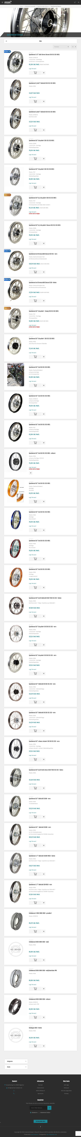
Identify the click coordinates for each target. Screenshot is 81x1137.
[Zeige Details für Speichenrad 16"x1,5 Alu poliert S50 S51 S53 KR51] (15, 205)
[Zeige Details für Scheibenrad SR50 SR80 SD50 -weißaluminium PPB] (15, 978)
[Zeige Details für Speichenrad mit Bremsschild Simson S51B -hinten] (15, 290)
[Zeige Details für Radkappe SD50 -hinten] (15, 1035)
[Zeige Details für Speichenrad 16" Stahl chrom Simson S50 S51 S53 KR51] (15, 62)
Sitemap (66, 1093)
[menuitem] (40, 1084)
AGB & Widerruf (40, 1090)
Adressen (66, 1087)
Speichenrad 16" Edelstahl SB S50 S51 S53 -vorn (42, 684)
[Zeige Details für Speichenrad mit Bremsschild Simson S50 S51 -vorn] (15, 261)
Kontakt (40, 1085)
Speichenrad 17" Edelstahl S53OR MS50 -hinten (42, 856)
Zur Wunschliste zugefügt (43, 73)
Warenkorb (75, 1)
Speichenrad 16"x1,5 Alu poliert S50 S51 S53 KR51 (42, 198)
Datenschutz (40, 1087)
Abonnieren (34, 1112)
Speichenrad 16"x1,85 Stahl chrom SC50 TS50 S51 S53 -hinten (46, 770)
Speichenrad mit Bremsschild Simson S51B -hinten (42, 282)
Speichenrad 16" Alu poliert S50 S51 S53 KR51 (41, 140)
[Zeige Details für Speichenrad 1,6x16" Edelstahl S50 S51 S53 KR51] (15, 119)
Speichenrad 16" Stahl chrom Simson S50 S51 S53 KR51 (44, 54)
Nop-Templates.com (51, 1134)
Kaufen (35, 72)
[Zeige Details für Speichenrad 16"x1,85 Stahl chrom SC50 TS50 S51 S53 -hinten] (15, 777)
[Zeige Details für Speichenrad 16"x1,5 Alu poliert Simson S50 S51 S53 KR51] (15, 232)
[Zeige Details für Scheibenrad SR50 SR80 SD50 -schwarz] (15, 1006)
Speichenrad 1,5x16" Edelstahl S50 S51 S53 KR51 (42, 83)
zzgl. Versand (32, 68)
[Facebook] (40, 1127)
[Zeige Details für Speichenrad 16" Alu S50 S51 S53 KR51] (15, 374)
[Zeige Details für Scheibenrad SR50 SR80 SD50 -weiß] (15, 949)
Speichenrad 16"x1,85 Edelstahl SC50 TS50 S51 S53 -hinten (45, 598)
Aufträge (66, 1085)
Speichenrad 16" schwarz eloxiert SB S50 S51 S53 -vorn (44, 741)
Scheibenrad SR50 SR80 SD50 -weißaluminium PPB (43, 970)
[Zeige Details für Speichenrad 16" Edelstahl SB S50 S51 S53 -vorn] (15, 691)
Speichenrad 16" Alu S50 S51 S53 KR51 (39, 367)
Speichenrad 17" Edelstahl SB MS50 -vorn (40, 884)
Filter (40, 41)
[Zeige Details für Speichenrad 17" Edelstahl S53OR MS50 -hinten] (15, 863)
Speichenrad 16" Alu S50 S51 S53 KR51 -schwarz (42, 453)
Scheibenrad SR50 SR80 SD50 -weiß (39, 942)
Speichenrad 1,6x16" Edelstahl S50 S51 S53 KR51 (42, 112)
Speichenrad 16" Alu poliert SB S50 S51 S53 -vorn (42, 626)
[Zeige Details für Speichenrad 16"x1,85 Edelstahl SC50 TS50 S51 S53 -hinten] (15, 605)
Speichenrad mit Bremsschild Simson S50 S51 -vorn (43, 254)
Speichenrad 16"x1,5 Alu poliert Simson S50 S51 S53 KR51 (45, 225)
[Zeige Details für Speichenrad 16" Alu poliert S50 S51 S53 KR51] (15, 148)
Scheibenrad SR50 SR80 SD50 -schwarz (39, 999)
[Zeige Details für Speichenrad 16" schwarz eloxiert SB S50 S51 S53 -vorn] (15, 748)
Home (21, 6)
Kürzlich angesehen (66, 1090)
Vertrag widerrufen (40, 1121)
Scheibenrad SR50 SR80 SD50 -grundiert (40, 913)
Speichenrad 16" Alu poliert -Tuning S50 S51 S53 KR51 (44, 311)
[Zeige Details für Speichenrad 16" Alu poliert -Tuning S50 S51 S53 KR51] (15, 318)
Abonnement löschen (45, 1112)
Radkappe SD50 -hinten (35, 1028)
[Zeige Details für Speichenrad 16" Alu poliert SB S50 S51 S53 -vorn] (15, 634)
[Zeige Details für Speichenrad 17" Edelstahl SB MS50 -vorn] (15, 892)
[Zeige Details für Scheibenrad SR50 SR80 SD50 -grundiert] (15, 920)
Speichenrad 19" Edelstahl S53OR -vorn (39, 798)
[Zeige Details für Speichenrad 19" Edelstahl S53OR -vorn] (15, 806)
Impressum (40, 1093)
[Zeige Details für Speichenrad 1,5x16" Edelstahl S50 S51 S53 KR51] (15, 90)
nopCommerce (34, 1134)
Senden (49, 1108)
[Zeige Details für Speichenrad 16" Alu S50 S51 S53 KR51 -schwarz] (15, 460)
